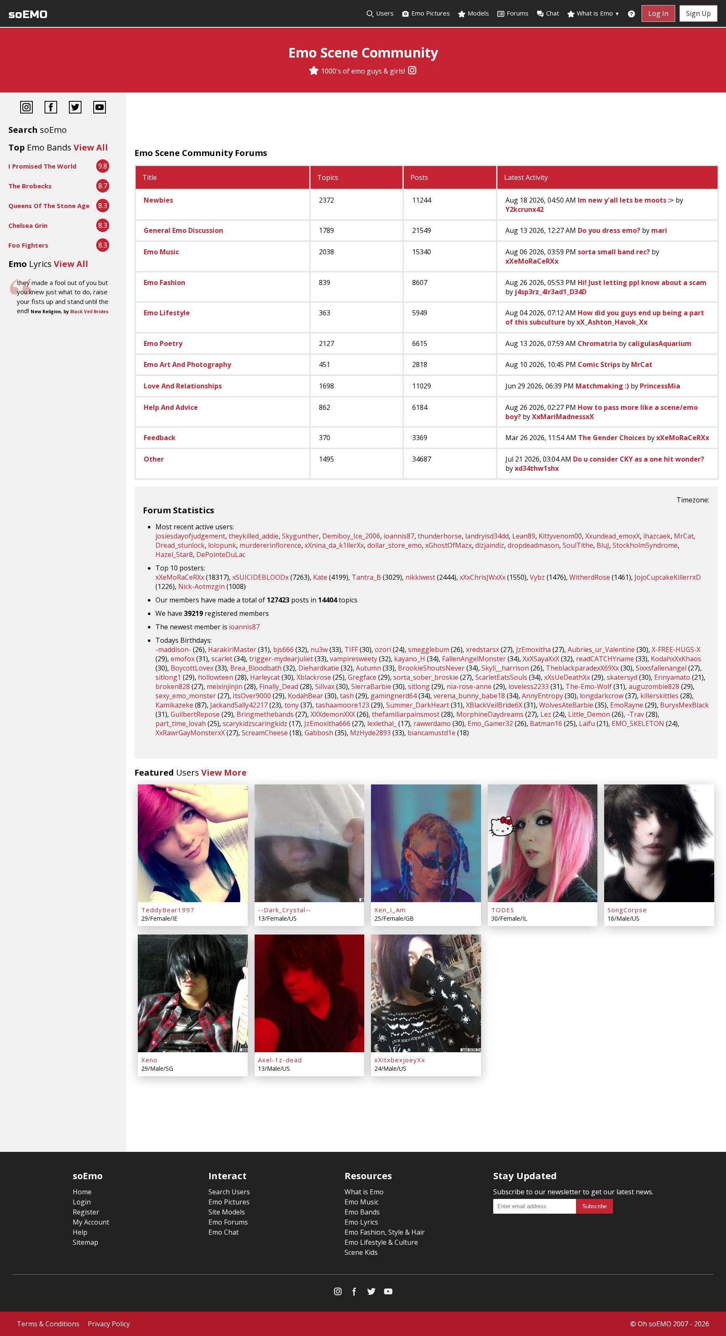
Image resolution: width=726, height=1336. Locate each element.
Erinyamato (672, 677)
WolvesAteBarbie (566, 705)
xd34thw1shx (537, 468)
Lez (545, 714)
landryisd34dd (487, 536)
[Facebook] (51, 108)
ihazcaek (657, 536)
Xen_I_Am (390, 910)
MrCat (641, 364)
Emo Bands (362, 1212)
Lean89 (523, 536)
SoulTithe (578, 545)
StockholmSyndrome (645, 545)
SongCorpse (627, 910)
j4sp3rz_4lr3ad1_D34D (551, 291)
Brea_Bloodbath (255, 668)
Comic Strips (599, 364)
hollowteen (215, 677)
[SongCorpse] (659, 843)
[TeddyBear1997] (193, 843)
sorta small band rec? (614, 251)
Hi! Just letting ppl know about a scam (642, 282)
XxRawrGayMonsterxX (190, 732)
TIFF (351, 649)
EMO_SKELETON (638, 723)
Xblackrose (314, 677)
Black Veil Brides (89, 311)
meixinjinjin (224, 686)
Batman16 (546, 723)
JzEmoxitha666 (327, 723)
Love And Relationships (183, 386)
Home (82, 1191)
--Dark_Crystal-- (284, 910)
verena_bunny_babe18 (469, 695)
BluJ (603, 545)
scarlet (221, 658)
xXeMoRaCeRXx (531, 261)
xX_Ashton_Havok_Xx (611, 322)
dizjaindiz (489, 545)
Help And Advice (171, 407)
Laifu (587, 723)
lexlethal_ (382, 723)
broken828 (172, 686)
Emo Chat (223, 1232)
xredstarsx (482, 649)
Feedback (160, 437)
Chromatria (597, 343)
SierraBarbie (371, 686)
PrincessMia (660, 386)
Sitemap (85, 1242)
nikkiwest (420, 577)
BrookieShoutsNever (431, 668)
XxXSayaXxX (541, 658)
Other (154, 459)
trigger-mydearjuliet (281, 658)
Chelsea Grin (27, 225)
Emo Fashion (164, 282)
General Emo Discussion (183, 230)
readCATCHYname (605, 658)
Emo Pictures (430, 13)
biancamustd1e (431, 732)
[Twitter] (75, 108)
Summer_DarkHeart (417, 705)
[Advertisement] (426, 122)
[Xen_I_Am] (426, 843)
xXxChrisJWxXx (482, 577)
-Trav (635, 714)
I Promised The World (42, 166)
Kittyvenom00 (560, 536)
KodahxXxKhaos (676, 658)
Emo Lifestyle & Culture (381, 1242)
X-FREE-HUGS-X (676, 649)
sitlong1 (168, 677)
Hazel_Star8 (174, 554)
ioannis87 (399, 536)
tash (347, 695)
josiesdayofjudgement (190, 536)
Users (384, 13)
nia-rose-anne (469, 686)
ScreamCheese (265, 732)
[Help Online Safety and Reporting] (631, 13)
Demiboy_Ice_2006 (351, 536)
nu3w (319, 649)
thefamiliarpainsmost (405, 714)
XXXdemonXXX (332, 714)
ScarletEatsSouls (501, 677)
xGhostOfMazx (448, 545)
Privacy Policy (109, 1323)
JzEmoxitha (533, 649)
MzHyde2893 (370, 732)
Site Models (226, 1212)
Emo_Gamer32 (490, 723)
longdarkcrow (601, 695)
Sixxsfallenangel (661, 668)
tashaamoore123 (342, 705)
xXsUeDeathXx (567, 677)
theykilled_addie (254, 536)
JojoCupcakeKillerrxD (667, 577)
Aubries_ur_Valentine (601, 649)
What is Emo (597, 13)
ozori (383, 649)
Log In (658, 13)
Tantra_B (366, 577)
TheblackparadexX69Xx (582, 668)
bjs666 (283, 649)
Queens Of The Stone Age (48, 205)
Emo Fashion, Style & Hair (385, 1232)
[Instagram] (412, 71)
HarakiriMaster (232, 649)
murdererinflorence (270, 545)
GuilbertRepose (195, 714)
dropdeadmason (533, 545)
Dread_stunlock (180, 545)
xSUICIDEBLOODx (260, 577)
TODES (502, 910)
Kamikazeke (174, 705)
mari (659, 230)
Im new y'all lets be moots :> (626, 200)
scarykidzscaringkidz (255, 723)
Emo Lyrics (361, 1222)
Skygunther (300, 536)
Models (477, 13)
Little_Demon (589, 714)
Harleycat (265, 677)
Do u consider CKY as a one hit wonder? (638, 459)
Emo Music (161, 251)
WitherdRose (589, 577)
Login (82, 1202)
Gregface (362, 677)
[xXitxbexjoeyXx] (426, 993)
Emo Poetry (163, 343)
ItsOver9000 (252, 695)
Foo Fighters (28, 245)
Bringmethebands (265, 714)
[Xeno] (193, 993)
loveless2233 (528, 686)
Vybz (537, 577)
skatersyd (622, 677)
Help (80, 1232)
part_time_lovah (180, 723)
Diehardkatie (318, 668)
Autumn (368, 668)
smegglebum (428, 649)
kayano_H (409, 658)
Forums (518, 13)
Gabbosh (319, 732)
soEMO (27, 14)
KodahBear (305, 695)
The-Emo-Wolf (589, 686)
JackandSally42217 (239, 705)
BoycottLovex (192, 668)
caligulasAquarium (660, 343)
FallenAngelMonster (474, 658)
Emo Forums (228, 1222)
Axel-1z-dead (280, 1060)
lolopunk (222, 545)
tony (291, 705)
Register (86, 1212)
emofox (183, 658)
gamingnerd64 (394, 695)
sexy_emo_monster (185, 695)
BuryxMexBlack (684, 705)
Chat (552, 13)
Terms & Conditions (48, 1323)
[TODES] (543, 843)
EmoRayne (626, 705)
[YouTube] (99, 108)
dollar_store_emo (394, 545)
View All (91, 147)
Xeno (149, 1060)
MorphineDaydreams (489, 714)
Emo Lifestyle (167, 312)
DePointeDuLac (220, 554)
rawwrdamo (432, 723)
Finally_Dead (278, 686)
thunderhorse (440, 536)
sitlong (419, 686)
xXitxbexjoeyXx (399, 1060)
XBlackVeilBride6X (494, 705)
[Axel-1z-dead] (310, 993)
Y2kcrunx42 (524, 209)
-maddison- (173, 649)
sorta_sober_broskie (425, 677)
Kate (320, 577)
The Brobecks (30, 186)
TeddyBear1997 (168, 910)
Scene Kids (361, 1252)
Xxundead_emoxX (612, 536)
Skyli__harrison (505, 668)
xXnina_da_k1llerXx (334, 545)
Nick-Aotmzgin (201, 586)
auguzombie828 (654, 686)
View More (224, 772)
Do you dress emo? (609, 230)
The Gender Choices (611, 437)
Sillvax (324, 686)
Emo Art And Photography (187, 364)
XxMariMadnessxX (563, 416)
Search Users (229, 1191)
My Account (91, 1222)
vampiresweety (353, 658)
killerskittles (659, 695)
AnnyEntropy (542, 695)
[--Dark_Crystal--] (310, 843)
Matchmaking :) (602, 386)
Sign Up (698, 13)
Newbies (158, 200)
